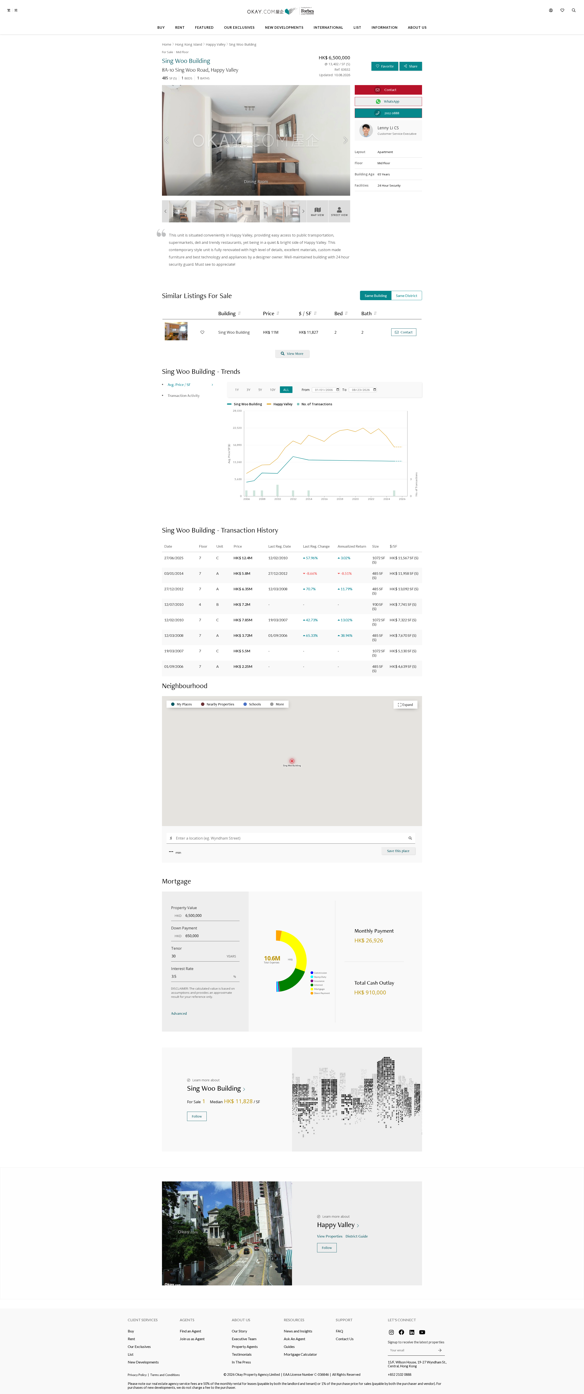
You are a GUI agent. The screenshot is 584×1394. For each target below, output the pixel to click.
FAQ (339, 1331)
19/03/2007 (173, 651)
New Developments (143, 1362)
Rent (131, 1339)
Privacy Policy (137, 1375)
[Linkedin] (411, 1332)
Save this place (398, 850)
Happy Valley (215, 44)
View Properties (329, 1236)
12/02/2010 (173, 620)
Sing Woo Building (242, 44)
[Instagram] (391, 1332)
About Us (241, 1320)
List (130, 1354)
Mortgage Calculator (300, 1354)
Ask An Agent (294, 1339)
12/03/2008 (173, 635)
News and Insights (298, 1331)
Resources (294, 1320)
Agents (187, 1320)
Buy (131, 1331)
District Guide (357, 1236)
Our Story (239, 1331)
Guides (289, 1346)
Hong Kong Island (188, 44)
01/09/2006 (173, 666)
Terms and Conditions (165, 1375)
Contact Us (345, 1339)
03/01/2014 (173, 573)
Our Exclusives (139, 1346)
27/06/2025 (173, 558)
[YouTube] (422, 1332)
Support (344, 1320)
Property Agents (245, 1346)
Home (166, 44)
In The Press (241, 1362)
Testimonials (242, 1354)
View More (295, 353)
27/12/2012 (173, 589)
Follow (197, 1116)
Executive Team (244, 1339)
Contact (407, 332)
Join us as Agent (192, 1339)
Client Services (143, 1320)
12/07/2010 (173, 604)
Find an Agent (190, 1331)
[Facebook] (401, 1332)
